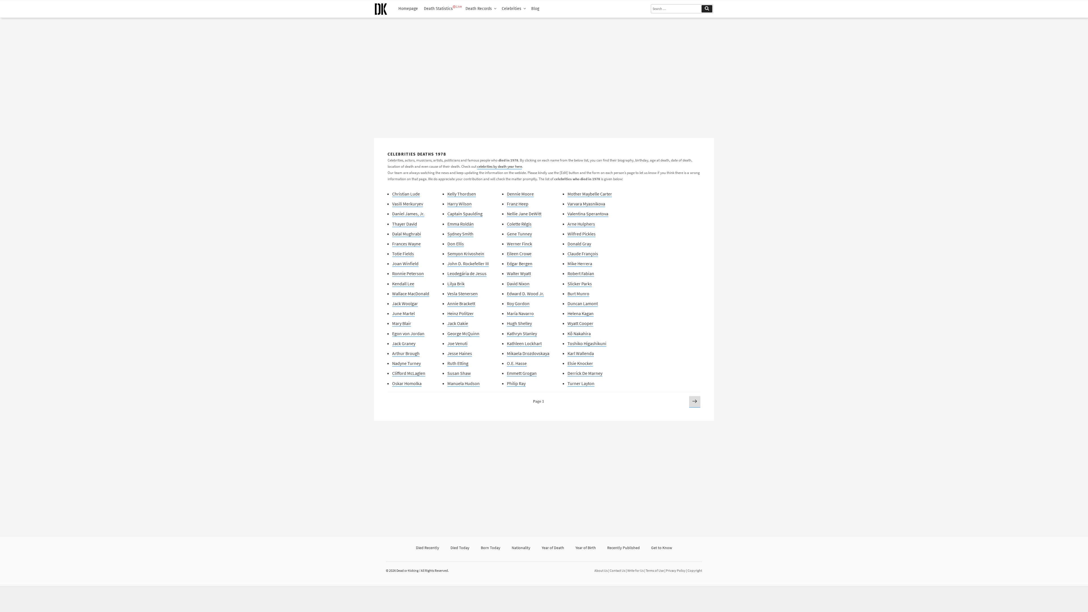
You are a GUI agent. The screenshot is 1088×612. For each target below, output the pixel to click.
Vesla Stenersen (462, 293)
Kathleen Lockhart (524, 343)
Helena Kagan (581, 313)
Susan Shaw (459, 373)
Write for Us (635, 570)
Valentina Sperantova (588, 213)
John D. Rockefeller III (468, 263)
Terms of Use (655, 570)
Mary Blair (401, 323)
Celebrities (511, 8)
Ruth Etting (457, 363)
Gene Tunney (519, 234)
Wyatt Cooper (580, 323)
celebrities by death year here (499, 166)
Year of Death (553, 547)
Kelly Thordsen (461, 194)
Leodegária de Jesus (466, 273)
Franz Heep (517, 204)
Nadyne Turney (406, 363)
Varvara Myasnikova (586, 204)
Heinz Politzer (460, 313)
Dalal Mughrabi (406, 234)
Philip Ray (516, 383)
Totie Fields (403, 253)
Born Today (490, 547)
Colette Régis (519, 224)
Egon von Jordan (408, 333)
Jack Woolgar (405, 303)
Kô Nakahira (579, 333)
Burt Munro (578, 293)
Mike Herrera (580, 263)
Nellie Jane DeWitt (524, 213)
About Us (601, 570)
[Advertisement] (544, 75)
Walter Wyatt (519, 273)
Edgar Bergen (519, 263)
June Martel (403, 313)
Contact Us (617, 570)
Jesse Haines (459, 353)
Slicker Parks (580, 283)
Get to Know (661, 547)
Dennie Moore (520, 194)
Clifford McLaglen (408, 373)
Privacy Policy (676, 570)
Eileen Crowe (519, 253)
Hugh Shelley (519, 323)
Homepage (408, 8)
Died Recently (427, 547)
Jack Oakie (457, 323)
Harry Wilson (459, 204)
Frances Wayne (406, 243)
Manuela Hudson (463, 383)
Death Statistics (438, 8)
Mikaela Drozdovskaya (528, 353)
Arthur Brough (406, 353)
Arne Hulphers (581, 224)
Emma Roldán (460, 224)
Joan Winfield (405, 263)
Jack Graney (403, 343)
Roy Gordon (518, 303)
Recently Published (623, 547)
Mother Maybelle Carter (590, 194)
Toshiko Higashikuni (587, 343)
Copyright (695, 570)
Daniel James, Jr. (408, 213)
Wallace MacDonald (410, 293)
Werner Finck (519, 243)
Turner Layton (581, 383)
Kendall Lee (403, 283)
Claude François (583, 253)
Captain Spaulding (465, 213)
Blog (535, 8)
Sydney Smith (460, 234)
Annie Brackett (461, 303)
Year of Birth (585, 547)
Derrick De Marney (585, 373)
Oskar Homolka (407, 383)
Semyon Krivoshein (465, 253)
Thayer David (404, 224)
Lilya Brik (456, 283)
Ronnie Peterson (408, 273)
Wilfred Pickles (582, 234)
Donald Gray (579, 243)
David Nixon (518, 283)
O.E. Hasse (517, 363)
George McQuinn (463, 333)
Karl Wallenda (581, 353)
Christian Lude (406, 194)
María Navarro (520, 313)
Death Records (479, 8)
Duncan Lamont (583, 303)
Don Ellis (455, 243)
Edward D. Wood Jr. (525, 293)
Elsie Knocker (580, 363)
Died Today (459, 547)
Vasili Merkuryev (407, 204)
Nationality (521, 547)
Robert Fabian (581, 273)
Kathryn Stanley (522, 333)
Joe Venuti (457, 343)
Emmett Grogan (522, 373)
